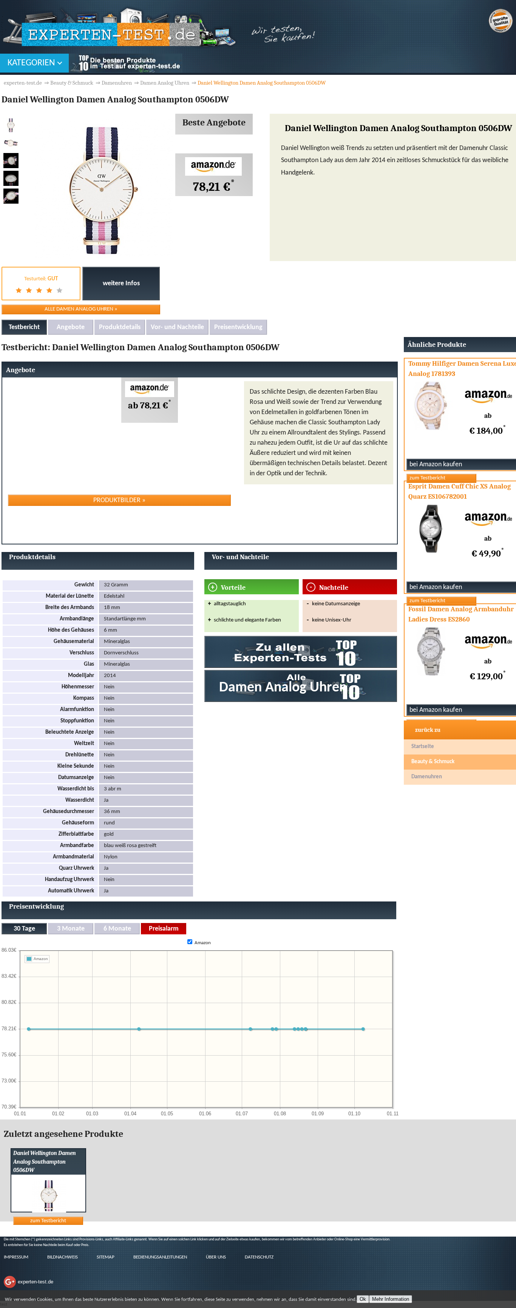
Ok (363, 1299)
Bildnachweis (62, 1257)
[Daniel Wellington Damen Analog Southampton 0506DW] (38, 1211)
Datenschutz (259, 1257)
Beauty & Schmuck (432, 762)
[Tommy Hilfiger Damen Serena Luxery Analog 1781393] (441, 478)
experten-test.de (23, 82)
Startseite (422, 747)
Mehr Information (390, 1299)
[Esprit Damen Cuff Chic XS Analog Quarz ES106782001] (441, 600)
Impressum (16, 1257)
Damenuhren (426, 777)
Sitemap (105, 1257)
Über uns (216, 1257)
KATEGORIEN (31, 63)
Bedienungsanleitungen (160, 1257)
